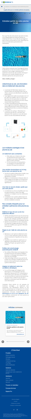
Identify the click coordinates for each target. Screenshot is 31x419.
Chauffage (8, 363)
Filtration (8, 359)
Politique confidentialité (15, 405)
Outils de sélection (10, 370)
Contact (15, 401)
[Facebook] (14, 410)
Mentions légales (15, 399)
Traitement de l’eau (10, 361)
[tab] (8, 341)
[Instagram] (17, 410)
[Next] (28, 341)
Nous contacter (9, 380)
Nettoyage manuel (10, 357)
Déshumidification (10, 365)
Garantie (8, 378)
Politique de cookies (15, 403)
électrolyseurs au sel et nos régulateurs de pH (15, 293)
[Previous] (3, 341)
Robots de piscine (10, 355)
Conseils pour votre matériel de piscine (19, 6)
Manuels (8, 382)
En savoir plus (20, 334)
